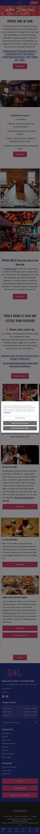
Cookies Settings (20, 418)
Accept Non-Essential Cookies (20, 428)
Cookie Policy (7, 412)
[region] (20, 417)
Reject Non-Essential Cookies (20, 423)
